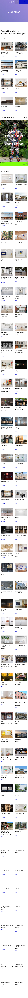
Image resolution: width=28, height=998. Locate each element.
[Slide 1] (2, 160)
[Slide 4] (12, 160)
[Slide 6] (19, 160)
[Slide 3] (9, 160)
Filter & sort (3, 23)
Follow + (3, 56)
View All (3, 38)
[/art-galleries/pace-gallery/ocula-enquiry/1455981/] (9, 2)
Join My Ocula (24, 1)
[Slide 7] (22, 160)
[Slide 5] (15, 160)
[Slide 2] (5, 160)
